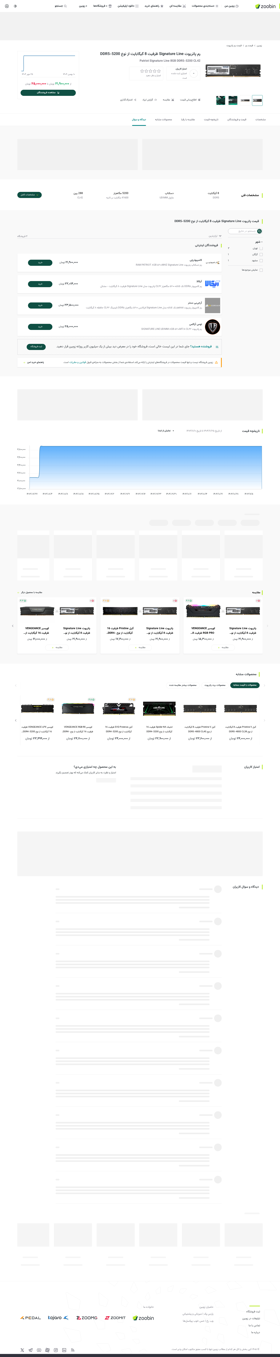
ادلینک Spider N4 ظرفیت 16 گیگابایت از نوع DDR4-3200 (159, 729)
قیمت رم (249, 45)
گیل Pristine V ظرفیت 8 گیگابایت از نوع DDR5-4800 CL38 (240, 729)
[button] (120, 262)
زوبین (259, 45)
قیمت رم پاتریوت (234, 45)
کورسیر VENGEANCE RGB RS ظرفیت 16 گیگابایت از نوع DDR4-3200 (78, 729)
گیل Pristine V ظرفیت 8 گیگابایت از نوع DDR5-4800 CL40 (200, 729)
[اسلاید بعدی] (12, 626)
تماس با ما (254, 1325)
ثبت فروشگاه (253, 1311)
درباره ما (255, 1332)
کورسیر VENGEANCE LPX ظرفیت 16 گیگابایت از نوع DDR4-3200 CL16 (37, 729)
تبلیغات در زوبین (251, 1318)
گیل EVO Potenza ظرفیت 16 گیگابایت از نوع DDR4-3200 (118, 729)
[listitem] (223, 625)
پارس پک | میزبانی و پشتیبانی (197, 1314)
